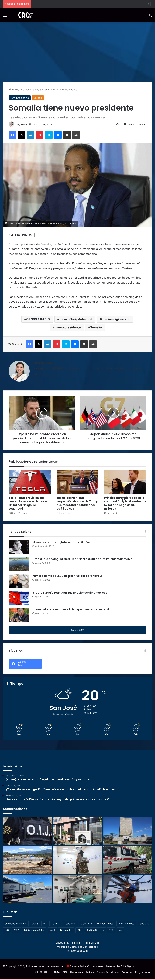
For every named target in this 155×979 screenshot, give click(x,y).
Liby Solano (22, 124)
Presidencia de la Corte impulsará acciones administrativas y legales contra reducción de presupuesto (93, 3)
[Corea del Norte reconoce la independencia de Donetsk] (19, 615)
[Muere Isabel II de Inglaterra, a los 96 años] (19, 547)
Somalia (96, 327)
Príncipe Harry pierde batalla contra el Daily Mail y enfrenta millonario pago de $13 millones (125, 503)
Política (90, 972)
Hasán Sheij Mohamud (75, 319)
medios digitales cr (116, 319)
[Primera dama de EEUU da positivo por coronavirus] (19, 581)
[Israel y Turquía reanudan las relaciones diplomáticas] (19, 598)
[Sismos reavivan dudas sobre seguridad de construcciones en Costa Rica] (27, 860)
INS (7, 930)
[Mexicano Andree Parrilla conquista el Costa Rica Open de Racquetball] (77, 860)
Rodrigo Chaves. (95, 930)
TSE (111, 930)
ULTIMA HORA (59, 972)
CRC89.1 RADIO (38, 319)
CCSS (35, 923)
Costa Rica (70, 923)
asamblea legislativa (15, 923)
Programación (143, 972)
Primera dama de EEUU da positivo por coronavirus (67, 576)
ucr (120, 930)
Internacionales (29, 89)
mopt (52, 930)
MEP (16, 930)
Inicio (14, 89)
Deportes (127, 972)
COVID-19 (86, 923)
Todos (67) (78, 630)
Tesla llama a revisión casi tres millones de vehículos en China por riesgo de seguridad (29, 503)
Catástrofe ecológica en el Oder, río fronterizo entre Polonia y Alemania (82, 559)
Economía (102, 972)
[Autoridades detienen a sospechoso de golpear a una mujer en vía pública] (27, 831)
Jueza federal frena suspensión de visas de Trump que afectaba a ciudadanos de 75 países (77, 503)
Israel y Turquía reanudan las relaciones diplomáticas (69, 593)
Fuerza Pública (126, 923)
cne (45, 923)
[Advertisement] (77, 50)
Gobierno (144, 923)
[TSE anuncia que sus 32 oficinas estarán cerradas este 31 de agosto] (77, 831)
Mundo (38, 97)
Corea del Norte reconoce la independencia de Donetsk (71, 609)
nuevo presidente (67, 327)
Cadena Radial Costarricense (87, 966)
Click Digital (127, 966)
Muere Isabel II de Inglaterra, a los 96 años (61, 542)
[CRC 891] (23, 15)
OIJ (79, 930)
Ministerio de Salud (34, 930)
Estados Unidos (105, 923)
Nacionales (66, 930)
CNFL (56, 923)
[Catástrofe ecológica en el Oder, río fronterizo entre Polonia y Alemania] (19, 564)
